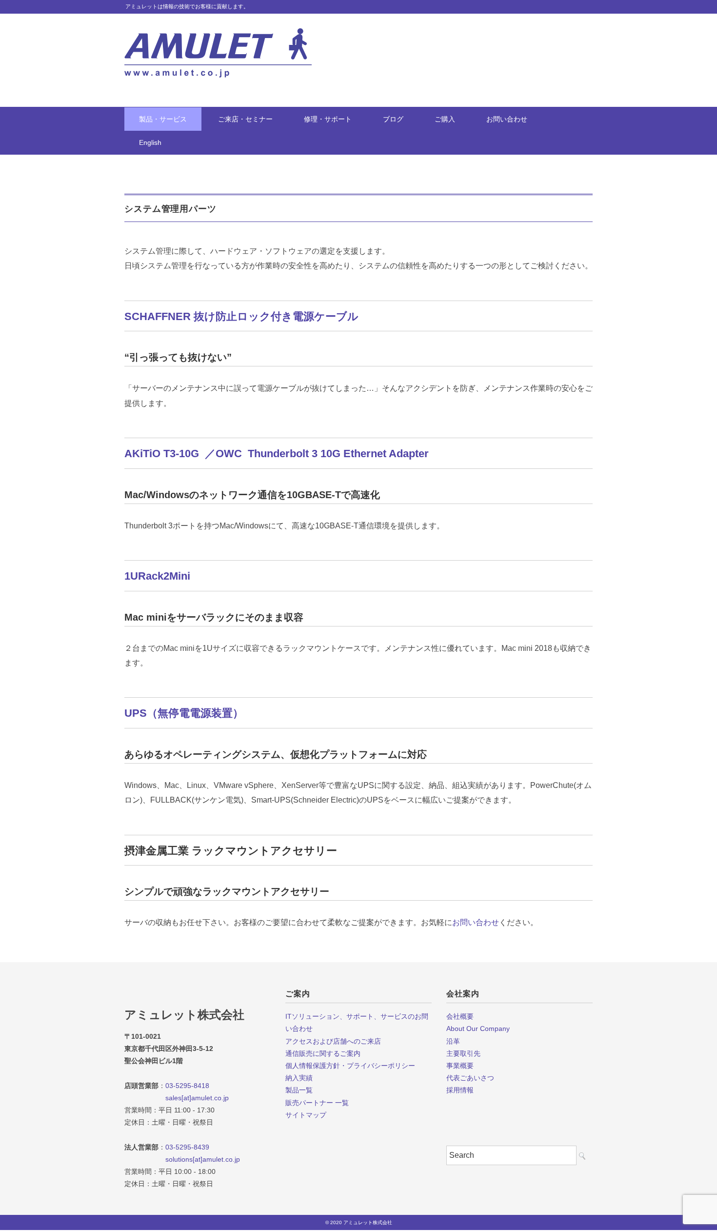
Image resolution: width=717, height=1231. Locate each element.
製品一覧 (299, 1090)
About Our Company (478, 1028)
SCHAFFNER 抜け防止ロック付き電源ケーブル (241, 316)
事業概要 (460, 1066)
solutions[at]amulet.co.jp (182, 1159)
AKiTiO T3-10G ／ (170, 453)
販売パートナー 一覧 (317, 1103)
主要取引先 (463, 1053)
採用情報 (460, 1090)
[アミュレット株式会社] (218, 35)
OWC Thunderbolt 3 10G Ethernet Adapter (322, 453)
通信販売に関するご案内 (322, 1053)
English (150, 142)
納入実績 (299, 1078)
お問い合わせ (506, 119)
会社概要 (460, 1016)
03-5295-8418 (187, 1086)
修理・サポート (328, 119)
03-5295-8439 (187, 1147)
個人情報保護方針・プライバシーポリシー (350, 1066)
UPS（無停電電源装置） (183, 713)
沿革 (453, 1041)
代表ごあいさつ (470, 1078)
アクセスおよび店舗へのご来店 (333, 1041)
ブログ (393, 119)
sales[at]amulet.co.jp (176, 1098)
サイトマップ (305, 1115)
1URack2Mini (157, 576)
